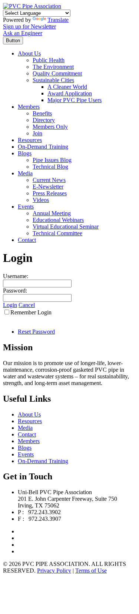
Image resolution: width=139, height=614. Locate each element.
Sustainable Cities (53, 80)
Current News (49, 180)
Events (26, 206)
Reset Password (36, 331)
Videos (41, 200)
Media (25, 173)
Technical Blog (50, 166)
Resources (30, 140)
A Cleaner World (67, 87)
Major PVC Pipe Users (74, 100)
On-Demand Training (43, 147)
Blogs (25, 153)
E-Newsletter (48, 186)
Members (29, 107)
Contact (27, 240)
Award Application (69, 93)
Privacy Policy (54, 570)
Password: (15, 290)
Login (10, 305)
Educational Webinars (58, 220)
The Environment (53, 67)
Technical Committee (57, 233)
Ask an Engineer (22, 33)
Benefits (42, 113)
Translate (58, 20)
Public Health (48, 60)
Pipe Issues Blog (52, 160)
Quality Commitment (57, 73)
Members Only (50, 127)
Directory (44, 120)
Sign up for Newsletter (29, 26)
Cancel (27, 305)
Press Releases (50, 193)
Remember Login (31, 312)
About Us (29, 53)
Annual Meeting (52, 213)
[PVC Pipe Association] (32, 6)
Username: (15, 276)
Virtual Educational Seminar (66, 226)
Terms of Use (91, 570)
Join (37, 133)
